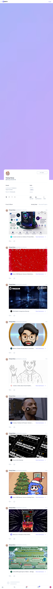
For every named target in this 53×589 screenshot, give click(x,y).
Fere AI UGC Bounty (18, 460)
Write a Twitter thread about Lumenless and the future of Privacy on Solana (23, 348)
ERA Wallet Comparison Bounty (21, 311)
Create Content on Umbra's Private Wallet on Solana (24, 237)
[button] (7, 225)
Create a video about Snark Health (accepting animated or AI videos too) (22, 385)
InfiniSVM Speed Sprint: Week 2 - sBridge (23, 571)
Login (49, 1)
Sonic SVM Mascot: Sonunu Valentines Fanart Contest (23, 274)
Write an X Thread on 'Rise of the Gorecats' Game (21, 534)
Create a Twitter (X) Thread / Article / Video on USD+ (22, 423)
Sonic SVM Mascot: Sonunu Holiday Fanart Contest (24, 497)
